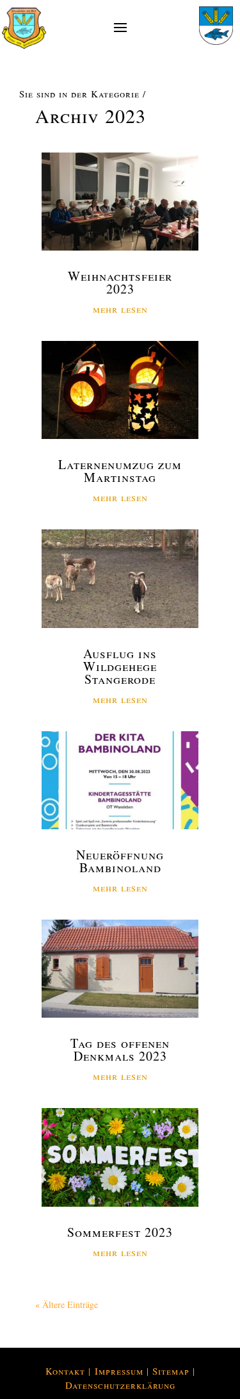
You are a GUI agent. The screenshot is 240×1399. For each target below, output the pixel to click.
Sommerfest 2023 (120, 1232)
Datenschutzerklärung (120, 1384)
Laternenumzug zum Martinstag (120, 471)
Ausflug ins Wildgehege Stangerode (120, 666)
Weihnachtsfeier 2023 (120, 282)
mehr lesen (120, 308)
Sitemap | (173, 1370)
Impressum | (123, 1370)
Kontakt (65, 1370)
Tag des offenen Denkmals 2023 (120, 1049)
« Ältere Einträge (66, 1304)
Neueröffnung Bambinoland (120, 861)
